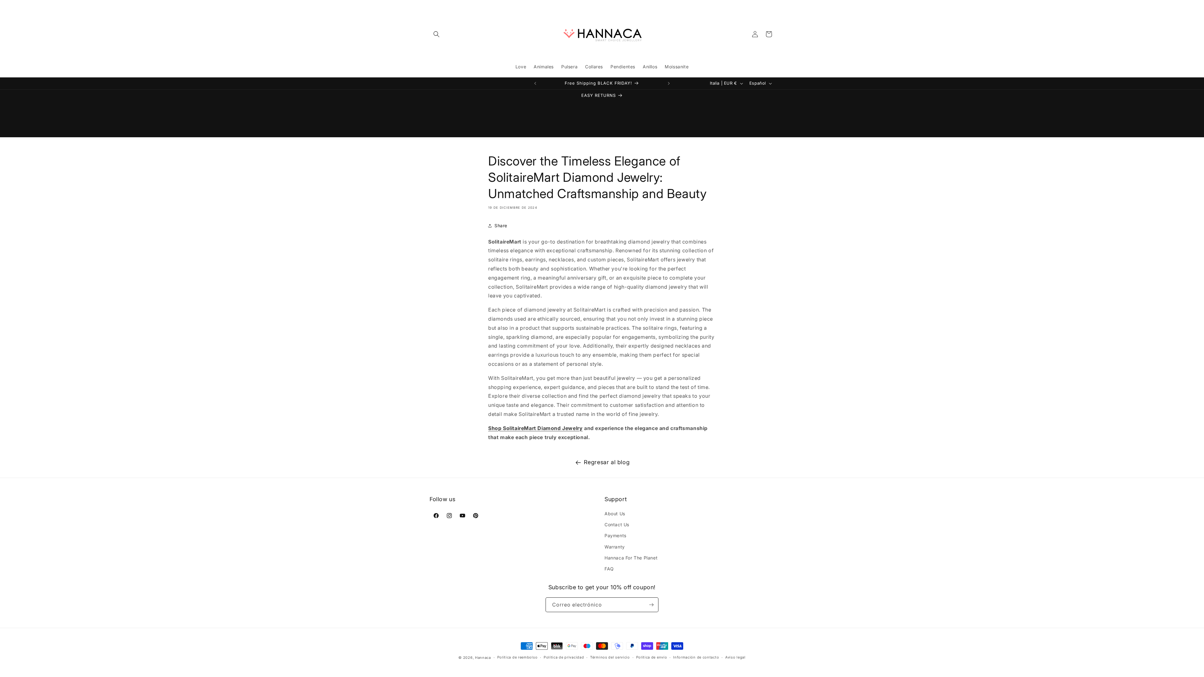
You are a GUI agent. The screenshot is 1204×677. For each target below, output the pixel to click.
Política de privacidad (564, 657)
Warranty (615, 546)
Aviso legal (735, 657)
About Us (615, 513)
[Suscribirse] (651, 604)
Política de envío (651, 657)
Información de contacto (696, 657)
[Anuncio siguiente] (669, 83)
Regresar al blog (607, 462)
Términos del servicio (610, 657)
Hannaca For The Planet (631, 557)
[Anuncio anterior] (535, 83)
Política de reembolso (517, 657)
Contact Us (617, 524)
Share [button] (500, 225)
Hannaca (483, 657)
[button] (436, 34)
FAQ (609, 568)
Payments (615, 535)
